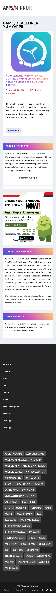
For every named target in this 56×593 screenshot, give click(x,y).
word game (11, 568)
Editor (18, 90)
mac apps (34, 532)
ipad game (10, 520)
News (5, 399)
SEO (7, 550)
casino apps (11, 490)
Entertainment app (16, 508)
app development (36, 472)
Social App (33, 550)
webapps (44, 562)
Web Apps (7, 427)
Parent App (11, 544)
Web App (7, 420)
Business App (24, 484)
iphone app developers (17, 526)
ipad (39, 514)
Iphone (6, 392)
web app (9, 562)
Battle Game (32, 478)
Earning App (11, 502)
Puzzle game (28, 544)
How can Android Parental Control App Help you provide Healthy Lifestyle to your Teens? (27, 80)
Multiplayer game (15, 538)
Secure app (45, 544)
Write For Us (22, 590)
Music (32, 538)
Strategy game (13, 556)
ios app (8, 514)
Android (7, 364)
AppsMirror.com (31, 586)
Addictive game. (35, 454)
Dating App (28, 490)
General (6, 371)
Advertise (34, 590)
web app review (26, 562)
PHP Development (11, 406)
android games (13, 472)
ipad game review (29, 520)
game (48, 508)
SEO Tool (18, 550)
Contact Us (9, 590)
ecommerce (28, 502)
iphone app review (15, 532)
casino (39, 484)
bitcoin (9, 484)
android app (12, 466)
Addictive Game (13, 454)
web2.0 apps (43, 556)
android (36, 460)
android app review (34, 466)
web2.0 (29, 556)
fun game (36, 508)
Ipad (5, 385)
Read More (13, 130)
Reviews (38, 90)
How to (6, 378)
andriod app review (16, 460)
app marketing (13, 478)
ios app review (25, 514)
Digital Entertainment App (20, 496)
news (42, 538)
